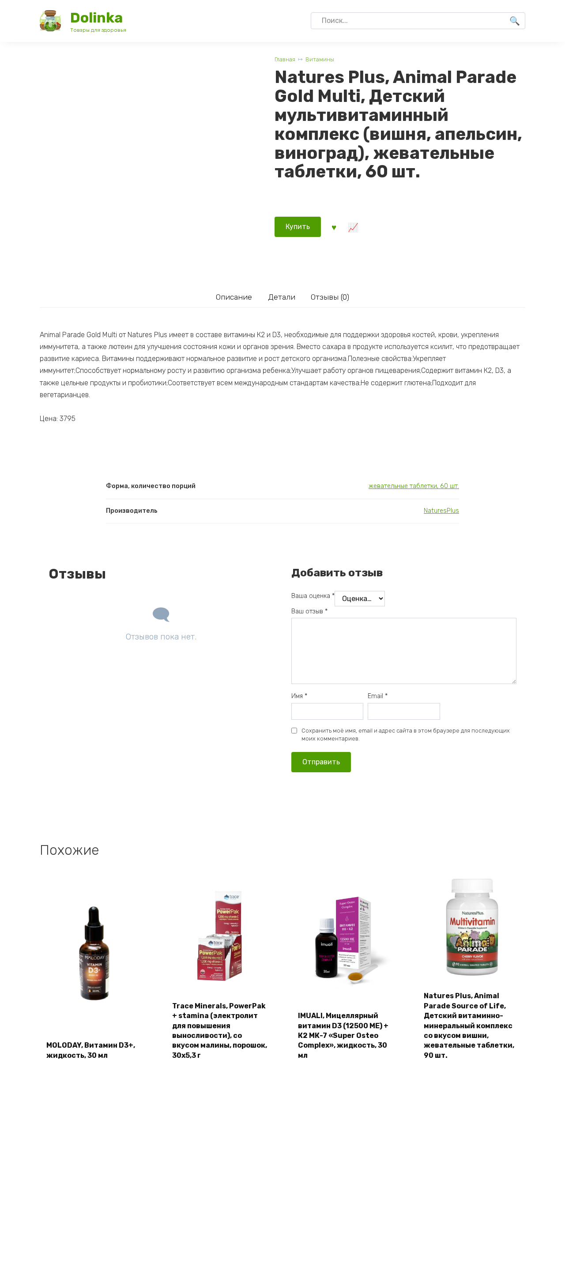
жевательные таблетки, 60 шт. (414, 486)
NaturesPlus (441, 511)
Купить (298, 226)
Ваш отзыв (309, 611)
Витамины (319, 59)
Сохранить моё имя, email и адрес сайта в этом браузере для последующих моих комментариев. (405, 734)
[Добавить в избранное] (333, 226)
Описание (234, 297)
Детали (281, 297)
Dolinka (96, 17)
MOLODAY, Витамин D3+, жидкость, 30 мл (90, 1050)
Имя (299, 696)
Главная (285, 59)
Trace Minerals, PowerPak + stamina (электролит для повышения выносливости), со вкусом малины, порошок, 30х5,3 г (219, 1031)
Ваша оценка (313, 596)
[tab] (233, 296)
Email (378, 696)
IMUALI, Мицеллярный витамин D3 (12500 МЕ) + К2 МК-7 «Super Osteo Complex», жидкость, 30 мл (343, 1035)
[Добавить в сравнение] (352, 226)
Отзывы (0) (330, 297)
